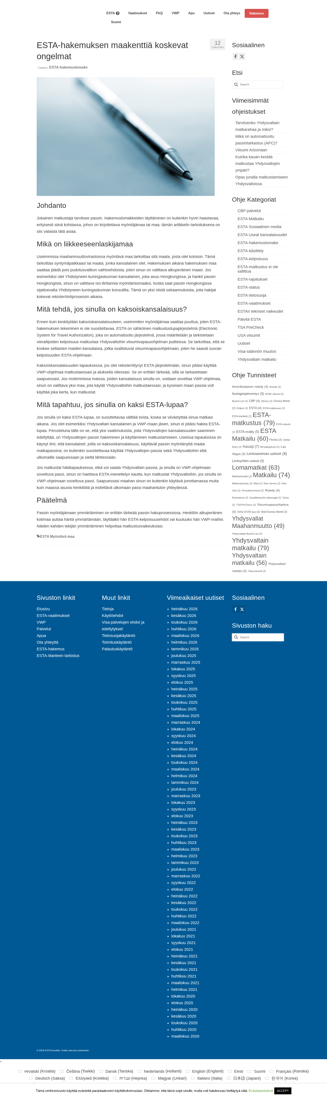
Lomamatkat (256, 467)
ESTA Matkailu (251, 219)
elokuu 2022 (182, 889)
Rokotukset (240, 497)
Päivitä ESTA (249, 319)
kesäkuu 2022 (183, 902)
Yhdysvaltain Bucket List (247, 533)
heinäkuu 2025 (184, 689)
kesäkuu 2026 (183, 615)
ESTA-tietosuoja (252, 295)
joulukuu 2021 (183, 929)
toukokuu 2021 (184, 969)
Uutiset (244, 343)
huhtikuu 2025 (183, 709)
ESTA (255, 408)
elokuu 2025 (182, 682)
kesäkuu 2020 (183, 1016)
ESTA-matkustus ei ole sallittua (258, 269)
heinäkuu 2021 (184, 956)
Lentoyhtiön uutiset (248, 461)
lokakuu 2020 (183, 996)
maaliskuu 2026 (185, 635)
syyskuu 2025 (183, 675)
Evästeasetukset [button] (261, 1091)
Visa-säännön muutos (257, 351)
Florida (275, 439)
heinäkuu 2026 (184, 609)
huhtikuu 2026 (183, 629)
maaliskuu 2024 (185, 769)
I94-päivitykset (270, 447)
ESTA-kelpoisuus (253, 259)
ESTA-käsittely (251, 251)
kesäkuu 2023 (183, 829)
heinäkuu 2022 (184, 896)
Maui (258, 483)
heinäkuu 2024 (184, 749)
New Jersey (272, 483)
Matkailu (271, 475)
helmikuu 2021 (184, 989)
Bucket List (240, 401)
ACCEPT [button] (283, 1091)
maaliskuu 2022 (185, 923)
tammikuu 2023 (185, 862)
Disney (266, 401)
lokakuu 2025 (183, 669)
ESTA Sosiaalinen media (259, 227)
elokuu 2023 (182, 816)
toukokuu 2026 (184, 622)
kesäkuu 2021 (183, 963)
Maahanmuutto (242, 476)
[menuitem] (113, 22)
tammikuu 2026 (185, 649)
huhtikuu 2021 (183, 976)
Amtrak (275, 386)
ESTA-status (249, 287)
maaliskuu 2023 (185, 849)
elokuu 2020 (182, 1003)
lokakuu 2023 (183, 802)
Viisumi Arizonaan (251, 150)
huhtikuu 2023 (183, 842)
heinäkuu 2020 (184, 1009)
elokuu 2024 (182, 742)
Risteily (272, 490)
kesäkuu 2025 (183, 695)
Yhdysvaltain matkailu (257, 359)
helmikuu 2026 (184, 642)
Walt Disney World (274, 511)
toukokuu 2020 (184, 1023)
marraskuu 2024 (185, 722)
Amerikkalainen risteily (250, 386)
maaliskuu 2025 (185, 716)
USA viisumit (249, 335)
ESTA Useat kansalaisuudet (262, 235)
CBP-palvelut (249, 211)
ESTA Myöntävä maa (57, 536)
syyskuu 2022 (183, 882)
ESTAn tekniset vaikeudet (260, 311)
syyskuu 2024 (183, 736)
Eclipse (242, 408)
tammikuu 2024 (185, 782)
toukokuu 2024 (184, 762)
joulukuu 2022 (183, 869)
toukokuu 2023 (184, 836)
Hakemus (256, 13)
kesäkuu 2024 (183, 756)
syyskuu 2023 (183, 809)
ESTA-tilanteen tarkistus (58, 655)
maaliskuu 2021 (185, 983)
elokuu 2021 (182, 949)
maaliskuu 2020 (185, 1036)
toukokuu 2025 (184, 702)
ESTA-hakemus (51, 649)
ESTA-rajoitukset (252, 279)
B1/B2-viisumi (274, 394)
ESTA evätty (247, 432)
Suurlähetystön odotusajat (265, 497)
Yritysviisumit (257, 571)
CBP (254, 401)
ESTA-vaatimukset (254, 303)
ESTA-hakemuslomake (68, 67)
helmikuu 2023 (184, 856)
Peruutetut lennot (253, 490)
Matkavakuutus (242, 483)
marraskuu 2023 (185, 796)
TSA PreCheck (251, 327)
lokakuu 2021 (183, 936)
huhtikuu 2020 (183, 1029)
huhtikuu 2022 (183, 916)
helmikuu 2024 (184, 776)
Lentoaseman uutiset (267, 454)
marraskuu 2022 (185, 876)
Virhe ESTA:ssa (248, 511)
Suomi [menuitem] (259, 1071)
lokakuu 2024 (183, 729)
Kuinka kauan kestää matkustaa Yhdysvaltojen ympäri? (257, 163)
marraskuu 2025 (185, 662)
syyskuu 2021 (183, 943)
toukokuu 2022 (184, 909)
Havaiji (251, 446)
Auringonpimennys (248, 393)
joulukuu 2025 (183, 655)
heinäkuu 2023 (184, 822)
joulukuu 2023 (183, 789)
